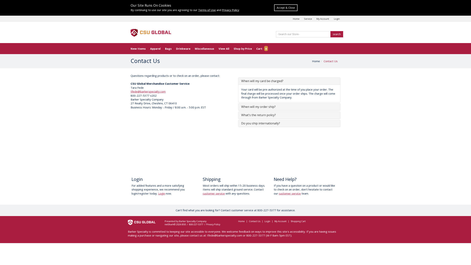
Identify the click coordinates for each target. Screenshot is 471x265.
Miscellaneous (204, 48)
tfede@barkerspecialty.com (148, 91)
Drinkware (183, 48)
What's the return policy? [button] (258, 115)
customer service (214, 193)
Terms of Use (207, 10)
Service (308, 18)
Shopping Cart (298, 221)
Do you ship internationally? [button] (260, 123)
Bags (168, 48)
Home (296, 18)
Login (336, 18)
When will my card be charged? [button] (262, 81)
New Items (138, 48)
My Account (322, 18)
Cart (261, 48)
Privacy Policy (230, 10)
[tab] (289, 81)
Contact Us (331, 61)
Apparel (155, 48)
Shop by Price (243, 48)
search (337, 34)
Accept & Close (286, 7)
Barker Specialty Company (192, 221)
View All (224, 48)
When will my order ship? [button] (258, 107)
